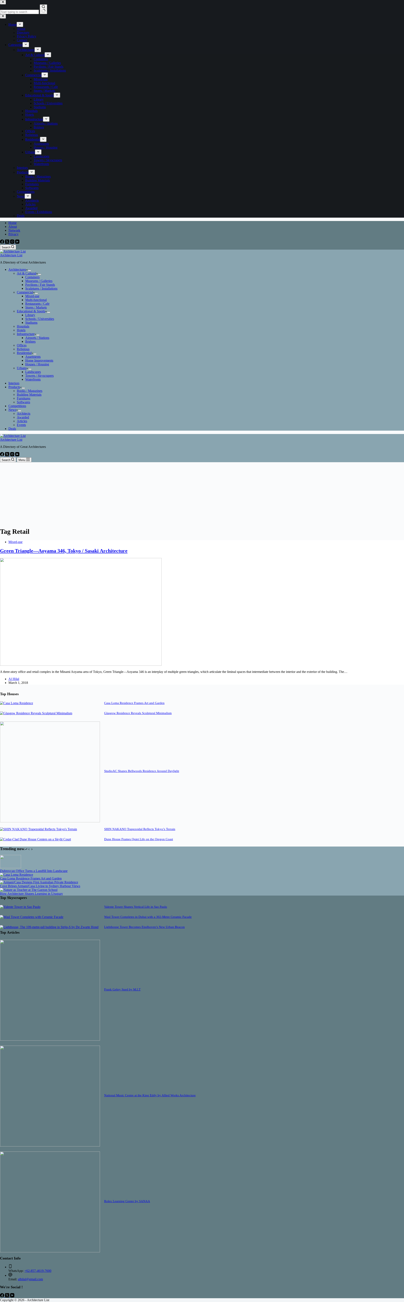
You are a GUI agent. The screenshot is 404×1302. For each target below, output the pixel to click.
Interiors (13, 383)
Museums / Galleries (38, 281)
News (12, 409)
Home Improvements (39, 360)
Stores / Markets (36, 307)
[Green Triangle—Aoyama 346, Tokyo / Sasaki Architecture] (81, 664)
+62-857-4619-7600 (37, 1271)
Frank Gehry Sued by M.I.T (122, 989)
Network (14, 230)
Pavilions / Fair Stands (40, 284)
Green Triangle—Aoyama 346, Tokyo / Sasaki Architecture (64, 551)
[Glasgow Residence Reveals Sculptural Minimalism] (36, 713)
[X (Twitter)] (7, 242)
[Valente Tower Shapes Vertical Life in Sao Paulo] (20, 907)
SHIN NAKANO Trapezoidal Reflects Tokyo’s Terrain (139, 829)
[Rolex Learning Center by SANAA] (50, 1251)
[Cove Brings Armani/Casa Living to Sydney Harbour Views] (39, 882)
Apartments (33, 356)
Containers (32, 277)
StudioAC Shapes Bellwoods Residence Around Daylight (141, 771)
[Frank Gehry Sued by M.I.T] (50, 1039)
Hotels (21, 330)
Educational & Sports (31, 311)
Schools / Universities (39, 319)
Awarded (23, 417)
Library (30, 315)
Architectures (17, 269)
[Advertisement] (202, 493)
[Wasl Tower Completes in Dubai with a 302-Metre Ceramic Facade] (31, 917)
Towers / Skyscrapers (39, 375)
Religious (23, 349)
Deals (12, 428)
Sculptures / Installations (41, 288)
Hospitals (23, 326)
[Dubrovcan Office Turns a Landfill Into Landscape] (10, 867)
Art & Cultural (26, 273)
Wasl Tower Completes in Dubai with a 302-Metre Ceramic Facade (148, 917)
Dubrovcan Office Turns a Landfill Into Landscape (34, 871)
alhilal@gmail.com (30, 1279)
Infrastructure (26, 334)
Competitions (17, 406)
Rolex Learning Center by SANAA (127, 1201)
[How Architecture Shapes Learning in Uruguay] (28, 890)
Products (14, 387)
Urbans (22, 368)
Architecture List (11, 255)
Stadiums (31, 322)
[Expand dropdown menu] (29, 270)
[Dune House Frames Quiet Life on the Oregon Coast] (35, 839)
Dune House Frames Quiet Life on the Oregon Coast (138, 839)
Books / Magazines (29, 391)
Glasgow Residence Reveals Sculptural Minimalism (138, 713)
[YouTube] (17, 242)
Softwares (23, 402)
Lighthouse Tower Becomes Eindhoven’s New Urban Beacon (144, 927)
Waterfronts (33, 379)
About (12, 226)
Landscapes (33, 372)
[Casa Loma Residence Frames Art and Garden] (16, 703)
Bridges (30, 341)
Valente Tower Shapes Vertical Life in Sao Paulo (135, 906)
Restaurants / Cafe (37, 303)
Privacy (13, 234)
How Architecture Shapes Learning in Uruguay (31, 893)
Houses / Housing (37, 364)
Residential (24, 353)
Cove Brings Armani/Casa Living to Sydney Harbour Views (40, 886)
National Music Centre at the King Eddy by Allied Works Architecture (150, 1095)
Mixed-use (32, 296)
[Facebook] (2, 242)
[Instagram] (12, 242)
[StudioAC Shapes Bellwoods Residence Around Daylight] (50, 821)
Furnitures (23, 398)
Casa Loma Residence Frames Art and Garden (134, 703)
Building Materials (29, 394)
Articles (22, 421)
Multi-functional (36, 300)
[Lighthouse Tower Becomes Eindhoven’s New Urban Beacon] (49, 927)
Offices (22, 345)
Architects (23, 413)
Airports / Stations (37, 337)
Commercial (25, 292)
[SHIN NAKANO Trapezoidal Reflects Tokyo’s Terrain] (38, 829)
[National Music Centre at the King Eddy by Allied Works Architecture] (50, 1145)
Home (12, 223)
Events (21, 425)
